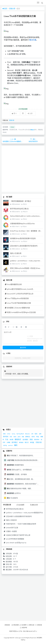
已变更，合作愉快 (17, 474)
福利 (15, 445)
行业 (7, 439)
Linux (12, 127)
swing (5, 445)
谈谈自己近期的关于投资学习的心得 (18, 535)
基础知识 (18, 439)
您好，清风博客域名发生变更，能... (20, 479)
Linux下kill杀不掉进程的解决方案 (19, 303)
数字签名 (6, 436)
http (37, 436)
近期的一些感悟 (11, 531)
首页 (5, 8)
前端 (23, 436)
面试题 (12, 439)
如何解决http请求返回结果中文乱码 (23, 238)
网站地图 (16, 625)
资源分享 (12, 8)
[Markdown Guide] (26, 326)
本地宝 (32, 442)
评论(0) (25, 219)
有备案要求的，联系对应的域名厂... (23, 484)
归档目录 (39, 625)
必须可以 (14, 493)
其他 (31, 439)
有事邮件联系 (15, 465)
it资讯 (33, 436)
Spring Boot (20, 434)
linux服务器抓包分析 (14, 284)
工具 (32, 434)
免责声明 (24, 627)
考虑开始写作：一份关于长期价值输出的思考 (21, 524)
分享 (31, 113)
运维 (40, 434)
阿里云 (15, 631)
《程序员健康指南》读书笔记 (20, 201)
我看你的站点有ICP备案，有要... (19, 488)
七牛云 (20, 631)
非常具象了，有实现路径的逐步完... (20, 455)
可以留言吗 (12, 498)
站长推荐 (23, 625)
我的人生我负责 (15, 253)
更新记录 (31, 625)
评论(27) (25, 211)
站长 (36, 434)
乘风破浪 (21, 442)
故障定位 (27, 436)
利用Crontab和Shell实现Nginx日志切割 (21, 312)
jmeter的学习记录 (12, 527)
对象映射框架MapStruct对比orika (22, 224)
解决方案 (32, 40)
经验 (4, 434)
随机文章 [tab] (35, 505)
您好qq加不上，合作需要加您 (19, 470)
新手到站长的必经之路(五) (19, 209)
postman (10, 445)
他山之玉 (27, 433)
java (19, 436)
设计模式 (26, 439)
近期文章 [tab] (8, 505)
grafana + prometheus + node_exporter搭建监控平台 (24, 512)
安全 (11, 436)
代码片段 (39, 442)
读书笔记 (15, 442)
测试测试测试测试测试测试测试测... (23, 460)
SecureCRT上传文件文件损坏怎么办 (20, 294)
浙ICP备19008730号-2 (30, 631)
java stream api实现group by (16, 542)
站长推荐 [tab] (21, 505)
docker (37, 439)
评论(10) (25, 249)
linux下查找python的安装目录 (18, 298)
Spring (13, 433)
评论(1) (25, 204)
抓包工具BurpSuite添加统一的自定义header (26, 268)
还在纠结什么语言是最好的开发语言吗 (23, 246)
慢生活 (27, 442)
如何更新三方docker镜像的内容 (18, 308)
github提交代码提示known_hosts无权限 (21, 289)
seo (15, 436)
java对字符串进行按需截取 (15, 539)
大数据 (8, 442)
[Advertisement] (23, 169)
